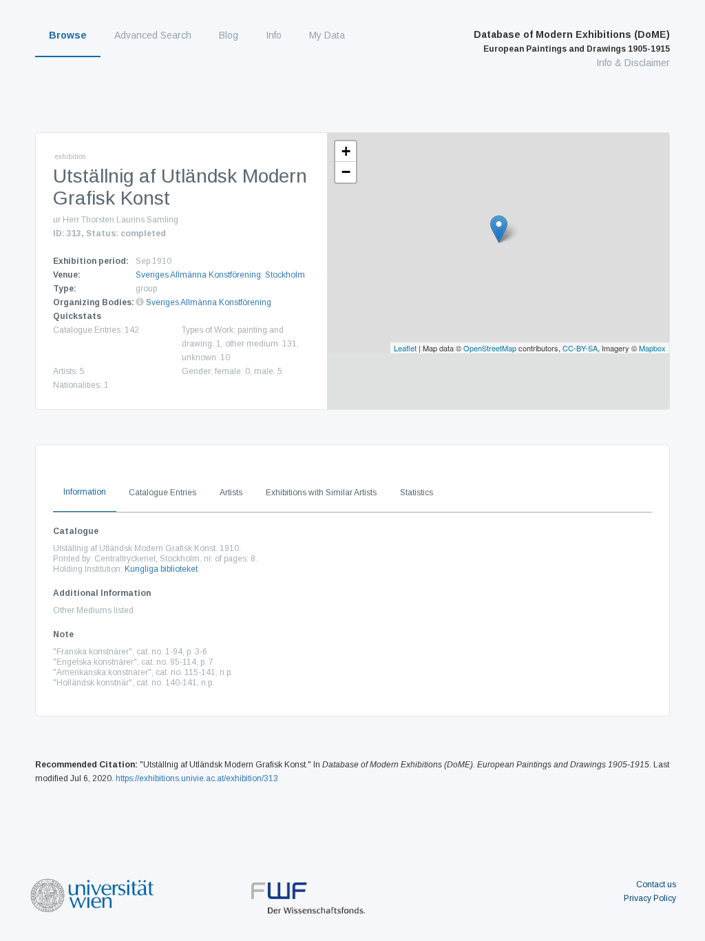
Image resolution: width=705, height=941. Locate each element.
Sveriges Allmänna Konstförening (198, 275)
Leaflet (405, 347)
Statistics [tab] (416, 492)
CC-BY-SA (580, 347)
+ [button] (345, 151)
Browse (68, 35)
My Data (327, 35)
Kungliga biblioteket (161, 569)
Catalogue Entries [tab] (162, 492)
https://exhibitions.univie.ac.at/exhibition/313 (197, 778)
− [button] (345, 171)
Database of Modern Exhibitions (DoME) (572, 41)
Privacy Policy (650, 898)
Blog (228, 35)
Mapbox (652, 347)
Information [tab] (84, 492)
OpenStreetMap (489, 347)
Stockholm (285, 275)
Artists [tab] (231, 492)
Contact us (656, 884)
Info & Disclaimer (633, 62)
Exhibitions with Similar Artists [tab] (321, 492)
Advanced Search (152, 35)
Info (274, 35)
